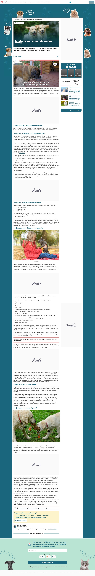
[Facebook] (67, 67)
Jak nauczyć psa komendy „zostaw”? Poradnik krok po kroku (32, 515)
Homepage (17, 19)
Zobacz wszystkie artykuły (71, 110)
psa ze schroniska (24, 387)
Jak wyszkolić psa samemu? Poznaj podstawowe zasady (31, 517)
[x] (70, 67)
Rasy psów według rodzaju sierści (74, 87)
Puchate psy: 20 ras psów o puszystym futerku (75, 104)
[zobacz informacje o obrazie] (58, 22)
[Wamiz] (4, 2)
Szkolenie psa (26, 19)
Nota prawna (50, 573)
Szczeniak (56, 143)
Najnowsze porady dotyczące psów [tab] (76, 82)
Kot (49, 556)
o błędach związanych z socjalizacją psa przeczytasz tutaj (32, 508)
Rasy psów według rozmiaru (74, 95)
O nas (13, 573)
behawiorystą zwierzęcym (19, 405)
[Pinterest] (75, 67)
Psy (21, 19)
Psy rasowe (71, 101)
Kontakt (25, 573)
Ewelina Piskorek (33, 44)
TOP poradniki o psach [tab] (66, 82)
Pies (43, 556)
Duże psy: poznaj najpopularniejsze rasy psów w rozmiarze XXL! (74, 98)
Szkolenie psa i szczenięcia (36, 19)
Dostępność (80, 573)
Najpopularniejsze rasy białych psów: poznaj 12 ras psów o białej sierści (74, 91)
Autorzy (18, 573)
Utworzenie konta (47, 562)
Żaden (53, 556)
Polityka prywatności (37, 573)
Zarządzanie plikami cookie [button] (65, 573)
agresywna (22, 152)
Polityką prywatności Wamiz (61, 566)
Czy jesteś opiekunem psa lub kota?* (48, 554)
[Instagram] (72, 67)
